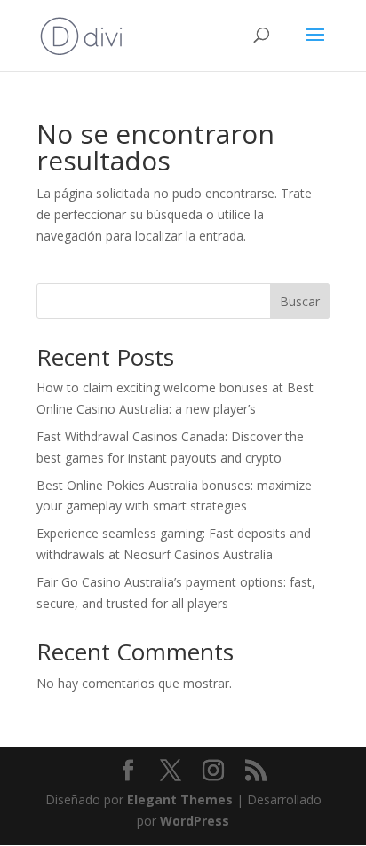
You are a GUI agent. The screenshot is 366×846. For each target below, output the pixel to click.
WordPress (194, 820)
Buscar (300, 301)
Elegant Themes (180, 799)
